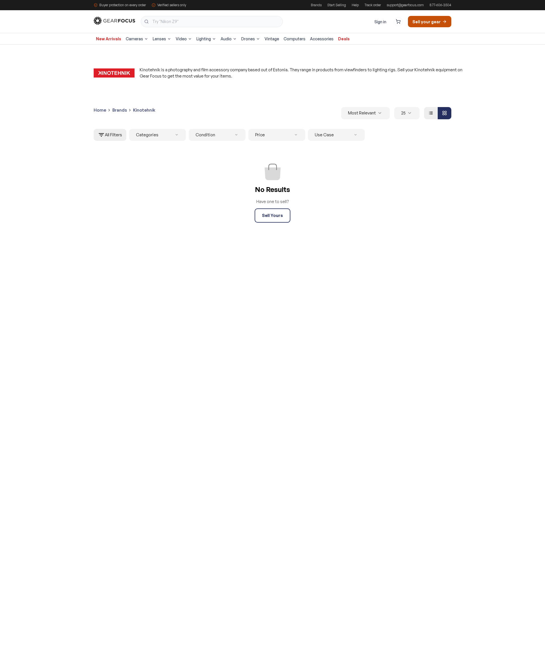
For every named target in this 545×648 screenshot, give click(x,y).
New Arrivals (108, 38)
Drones (248, 38)
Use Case (324, 134)
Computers (294, 38)
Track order (372, 5)
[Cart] (398, 21)
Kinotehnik (144, 110)
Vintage (272, 38)
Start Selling (336, 5)
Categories (147, 134)
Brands (316, 5)
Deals (344, 38)
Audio (226, 38)
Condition (205, 134)
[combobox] (212, 21)
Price (260, 134)
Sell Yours (272, 215)
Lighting (203, 38)
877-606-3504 (440, 5)
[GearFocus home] (114, 22)
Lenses (159, 38)
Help (355, 5)
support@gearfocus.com (405, 5)
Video (181, 38)
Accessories (322, 38)
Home (100, 110)
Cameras (134, 38)
